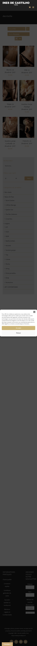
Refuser (18, 333)
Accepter (18, 328)
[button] (34, 312)
